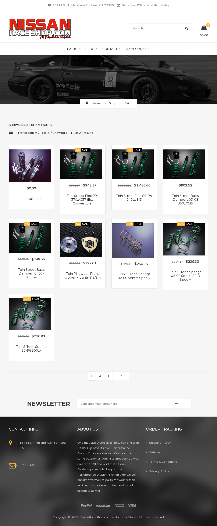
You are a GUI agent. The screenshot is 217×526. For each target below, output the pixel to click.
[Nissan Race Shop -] (40, 28)
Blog (89, 49)
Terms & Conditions (163, 462)
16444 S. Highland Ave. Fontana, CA (43, 445)
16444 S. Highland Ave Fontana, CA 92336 (83, 5)
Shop (112, 103)
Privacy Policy (159, 471)
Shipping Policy (160, 443)
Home (96, 103)
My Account (135, 49)
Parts (72, 49)
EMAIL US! (27, 465)
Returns (154, 452)
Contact (109, 49)
